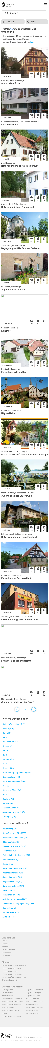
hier (31, 42)
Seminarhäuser (32, 1010)
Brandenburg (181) (10, 742)
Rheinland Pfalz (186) (12, 790)
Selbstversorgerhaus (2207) (15, 899)
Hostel (4, 1013)
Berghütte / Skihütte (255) (14, 833)
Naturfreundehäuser (34, 1001)
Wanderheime (7, 996)
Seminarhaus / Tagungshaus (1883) (18, 904)
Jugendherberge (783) (12, 877)
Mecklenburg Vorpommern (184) (17, 772)
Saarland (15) (8, 799)
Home (4, 941)
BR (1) (5, 737)
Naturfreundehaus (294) (13, 886)
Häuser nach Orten (10, 971)
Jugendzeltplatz (33, 996)
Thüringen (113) (9, 816)
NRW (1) (6, 786)
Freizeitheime (7, 993)
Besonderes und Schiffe (12, 999)
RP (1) (5, 794)
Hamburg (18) (8, 759)
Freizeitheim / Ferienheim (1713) (16, 855)
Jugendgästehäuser (34, 990)
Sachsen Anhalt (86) (11, 808)
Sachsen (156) (8, 803)
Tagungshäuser (32, 1013)
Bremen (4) (7, 746)
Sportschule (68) (10, 908)
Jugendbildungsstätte (11, 1016)
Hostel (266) (8, 864)
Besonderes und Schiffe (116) (15, 837)
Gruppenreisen (8, 1007)
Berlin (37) (7, 733)
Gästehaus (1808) (10, 859)
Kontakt (5, 947)
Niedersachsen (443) (11, 777)
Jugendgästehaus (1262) (13, 873)
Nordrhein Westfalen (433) (14, 781)
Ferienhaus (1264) (10, 851)
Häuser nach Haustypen (12, 974)
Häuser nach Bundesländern (14, 965)
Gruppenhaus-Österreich (12, 1001)
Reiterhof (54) (9, 890)
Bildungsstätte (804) (12, 842)
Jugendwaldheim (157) (12, 882)
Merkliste (5, 944)
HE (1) (5, 764)
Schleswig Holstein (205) (14, 812)
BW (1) (5, 750)
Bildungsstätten (9, 990)
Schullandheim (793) (11, 895)
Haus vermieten (8, 950)
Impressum (6, 953)
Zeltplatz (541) (9, 917)
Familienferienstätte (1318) (14, 846)
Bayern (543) (8, 728)
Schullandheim (32, 1004)
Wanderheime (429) (11, 912)
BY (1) (5, 755)
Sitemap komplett (9, 980)
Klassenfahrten (32, 999)
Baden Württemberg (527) (14, 724)
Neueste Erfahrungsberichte (14, 977)
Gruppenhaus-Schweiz (11, 1004)
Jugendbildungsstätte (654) (15, 868)
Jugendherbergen (33, 993)
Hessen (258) (8, 768)
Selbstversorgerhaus (35, 1007)
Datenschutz (7, 956)
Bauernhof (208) (10, 829)
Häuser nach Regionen (11, 968)
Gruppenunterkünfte (10, 1010)
